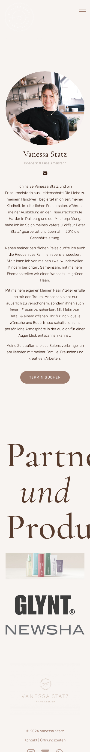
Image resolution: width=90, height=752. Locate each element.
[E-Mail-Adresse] (45, 173)
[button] (82, 9)
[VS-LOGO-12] (45, 689)
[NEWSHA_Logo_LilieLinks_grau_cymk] (45, 630)
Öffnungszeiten (53, 740)
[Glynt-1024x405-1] (45, 606)
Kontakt (31, 740)
